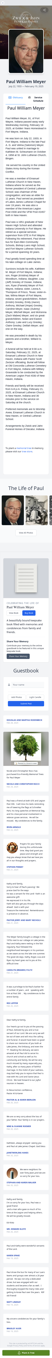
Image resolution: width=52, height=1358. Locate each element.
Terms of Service (33, 1345)
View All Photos (26, 532)
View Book (13, 613)
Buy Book (29, 613)
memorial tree (23, 448)
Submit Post (26, 703)
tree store (27, 451)
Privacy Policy (18, 1345)
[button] (26, 749)
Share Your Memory (18, 656)
